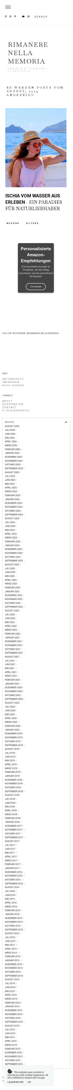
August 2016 (13, 887)
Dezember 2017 (14, 826)
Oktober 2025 (13, 464)
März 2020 (12, 722)
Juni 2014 (11, 987)
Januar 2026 (13, 453)
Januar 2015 (13, 960)
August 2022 (13, 610)
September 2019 (15, 745)
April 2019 (11, 764)
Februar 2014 (13, 1002)
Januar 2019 (13, 776)
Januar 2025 (13, 499)
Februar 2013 (13, 1048)
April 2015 (12, 948)
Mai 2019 (10, 760)
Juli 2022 (11, 614)
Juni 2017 (11, 849)
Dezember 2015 (14, 918)
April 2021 (11, 672)
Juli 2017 (11, 845)
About (7, 401)
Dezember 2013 (14, 1010)
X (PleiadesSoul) (16, 410)
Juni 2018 (11, 802)
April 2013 (11, 1041)
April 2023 (11, 580)
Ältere (32, 223)
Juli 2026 (11, 430)
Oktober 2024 (13, 510)
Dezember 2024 (14, 503)
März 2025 (12, 491)
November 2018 (14, 783)
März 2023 (12, 583)
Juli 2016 (11, 891)
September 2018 (15, 791)
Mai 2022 (10, 622)
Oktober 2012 (13, 1060)
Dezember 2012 (14, 1052)
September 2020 (15, 699)
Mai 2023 (10, 576)
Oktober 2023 (13, 557)
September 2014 (15, 975)
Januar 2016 (13, 914)
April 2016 (11, 902)
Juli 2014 (11, 983)
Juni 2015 (11, 941)
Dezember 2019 (14, 733)
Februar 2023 (13, 587)
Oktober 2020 (13, 695)
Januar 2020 (13, 729)
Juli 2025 (11, 476)
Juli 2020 (11, 706)
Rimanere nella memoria (28, 52)
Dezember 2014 (14, 964)
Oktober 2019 (13, 741)
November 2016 (15, 875)
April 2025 (11, 487)
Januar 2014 (13, 1006)
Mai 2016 (10, 898)
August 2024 (13, 518)
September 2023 (15, 560)
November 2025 (14, 460)
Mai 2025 (10, 483)
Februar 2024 (13, 541)
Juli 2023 (11, 568)
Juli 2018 (11, 799)
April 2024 (11, 533)
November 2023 (14, 553)
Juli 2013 (11, 1029)
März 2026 (12, 445)
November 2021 (14, 645)
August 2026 (13, 426)
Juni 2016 (11, 895)
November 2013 (14, 1014)
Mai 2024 (10, 530)
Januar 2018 (13, 822)
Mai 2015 (11, 945)
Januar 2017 (13, 868)
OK (29, 1082)
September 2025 (15, 468)
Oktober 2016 (14, 879)
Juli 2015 (11, 937)
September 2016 (15, 883)
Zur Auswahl (35, 286)
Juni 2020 (11, 710)
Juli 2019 (11, 752)
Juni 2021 (11, 664)
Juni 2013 (11, 1033)
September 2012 (15, 1064)
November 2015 (14, 921)
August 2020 (13, 702)
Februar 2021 (13, 679)
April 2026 (11, 441)
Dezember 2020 (14, 687)
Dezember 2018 (14, 779)
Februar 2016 (13, 910)
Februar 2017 (13, 864)
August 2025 (13, 472)
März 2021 (12, 676)
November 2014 (14, 968)
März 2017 (12, 860)
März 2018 (12, 814)
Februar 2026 (13, 449)
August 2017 (13, 841)
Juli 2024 (11, 522)
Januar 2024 (13, 545)
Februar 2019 (13, 772)
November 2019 (14, 737)
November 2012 (14, 1056)
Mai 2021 (10, 668)
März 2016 (12, 906)
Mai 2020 (10, 714)
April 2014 (11, 995)
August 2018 (13, 795)
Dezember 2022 (14, 595)
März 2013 (12, 1045)
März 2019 (12, 768)
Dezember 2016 (15, 872)
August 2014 (13, 979)
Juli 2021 (11, 660)
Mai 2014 (10, 991)
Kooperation (13, 404)
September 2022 (15, 606)
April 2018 (11, 810)
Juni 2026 (11, 433)
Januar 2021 (13, 683)
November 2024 (14, 507)
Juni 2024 (11, 526)
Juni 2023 (11, 572)
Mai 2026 (10, 437)
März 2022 (12, 629)
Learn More (15, 1082)
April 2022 (11, 626)
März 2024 (12, 537)
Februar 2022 (13, 633)
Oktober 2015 (14, 925)
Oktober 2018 (13, 787)
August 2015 (13, 933)
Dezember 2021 (14, 641)
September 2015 (15, 929)
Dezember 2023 (14, 549)
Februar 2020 (13, 726)
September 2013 (15, 1021)
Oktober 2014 (13, 971)
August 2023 (13, 564)
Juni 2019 (11, 756)
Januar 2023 (13, 591)
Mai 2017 (11, 852)
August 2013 (13, 1025)
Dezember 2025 (14, 457)
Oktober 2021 (13, 649)
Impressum (10, 382)
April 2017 (11, 856)
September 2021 (15, 652)
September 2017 (15, 837)
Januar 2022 (13, 637)
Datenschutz (13, 379)
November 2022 (14, 599)
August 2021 (13, 656)
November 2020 (14, 691)
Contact (9, 407)
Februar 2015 (14, 956)
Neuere (14, 223)
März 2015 (12, 952)
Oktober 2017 (13, 833)
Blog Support (13, 385)
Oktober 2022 (13, 603)
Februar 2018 (13, 818)
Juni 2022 (11, 618)
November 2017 (15, 829)
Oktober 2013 (13, 1018)
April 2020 (11, 718)
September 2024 (15, 514)
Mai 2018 (10, 806)
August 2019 (13, 749)
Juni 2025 (11, 480)
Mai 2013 (10, 1037)
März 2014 (12, 998)
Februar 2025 (13, 495)
